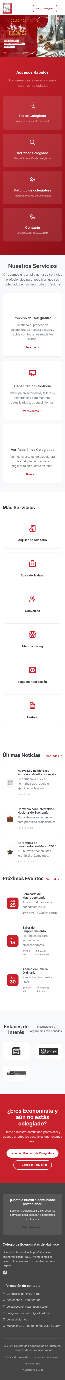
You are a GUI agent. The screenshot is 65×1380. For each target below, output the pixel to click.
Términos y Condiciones (46, 1357)
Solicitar (31, 347)
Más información (32, 1227)
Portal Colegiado (45, 8)
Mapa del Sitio (32, 1363)
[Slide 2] (32, 53)
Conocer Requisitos (35, 1164)
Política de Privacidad (18, 1357)
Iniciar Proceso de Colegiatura (34, 1153)
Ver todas (53, 756)
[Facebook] (5, 1273)
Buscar (31, 474)
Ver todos (53, 879)
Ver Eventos (31, 411)
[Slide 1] (31, 53)
